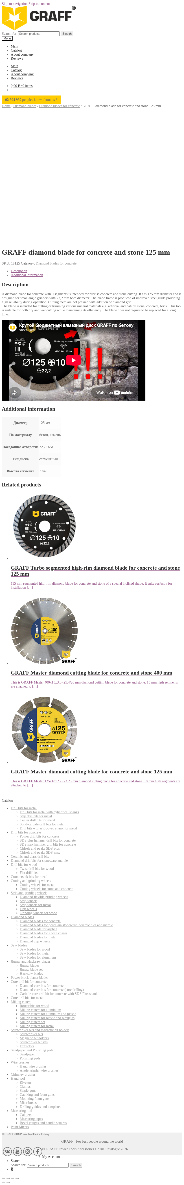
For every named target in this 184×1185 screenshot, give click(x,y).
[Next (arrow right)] (8, 1182)
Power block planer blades (29, 977)
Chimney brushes (23, 1074)
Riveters (25, 1082)
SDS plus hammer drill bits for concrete (48, 840)
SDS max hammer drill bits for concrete (48, 844)
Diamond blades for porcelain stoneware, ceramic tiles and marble (66, 925)
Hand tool (18, 1078)
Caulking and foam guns (37, 1094)
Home (6, 106)
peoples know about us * (31, 100)
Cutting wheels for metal (37, 885)
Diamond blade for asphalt (38, 929)
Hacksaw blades (31, 973)
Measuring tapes (31, 1119)
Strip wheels (28, 901)
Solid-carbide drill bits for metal (42, 824)
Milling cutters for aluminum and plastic (48, 1014)
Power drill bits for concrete (39, 836)
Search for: (9, 33)
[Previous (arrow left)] (3, 1182)
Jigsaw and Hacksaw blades (30, 961)
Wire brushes (20, 1062)
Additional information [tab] (27, 275)
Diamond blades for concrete (59, 106)
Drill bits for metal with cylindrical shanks (49, 812)
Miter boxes (28, 1103)
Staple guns (28, 1090)
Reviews (17, 58)
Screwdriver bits (31, 1034)
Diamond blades (24, 106)
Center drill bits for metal (37, 820)
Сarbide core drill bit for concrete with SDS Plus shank (59, 994)
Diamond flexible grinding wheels (44, 897)
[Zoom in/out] (3, 1178)
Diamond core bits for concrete (42, 986)
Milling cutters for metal (37, 1026)
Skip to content (39, 4)
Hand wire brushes (33, 1066)
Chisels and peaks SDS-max (40, 852)
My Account (51, 1157)
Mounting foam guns (34, 1098)
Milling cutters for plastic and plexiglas (47, 1018)
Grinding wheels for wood (38, 913)
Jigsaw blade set (31, 969)
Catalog (16, 50)
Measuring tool (21, 1111)
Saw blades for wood (35, 949)
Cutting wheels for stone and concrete (46, 889)
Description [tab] (19, 271)
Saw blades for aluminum (38, 957)
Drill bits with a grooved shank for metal (48, 828)
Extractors (27, 1046)
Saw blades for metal (34, 953)
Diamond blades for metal (38, 937)
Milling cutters (21, 1002)
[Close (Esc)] (17, 1178)
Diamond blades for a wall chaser (43, 933)
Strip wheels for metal (35, 905)
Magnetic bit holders (34, 1038)
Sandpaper (27, 1054)
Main (14, 46)
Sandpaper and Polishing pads (32, 1050)
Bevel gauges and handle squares (43, 1123)
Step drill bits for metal (36, 816)
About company (22, 54)
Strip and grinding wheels (29, 893)
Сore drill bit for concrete (28, 981)
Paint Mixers (20, 1127)
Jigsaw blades (29, 965)
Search (67, 33)
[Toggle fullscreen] (8, 1178)
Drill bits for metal (24, 808)
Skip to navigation (15, 4)
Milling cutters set (32, 1022)
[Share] (12, 1178)
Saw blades (19, 945)
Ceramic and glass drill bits (30, 856)
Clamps (25, 1086)
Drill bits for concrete (26, 832)
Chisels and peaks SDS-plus (40, 848)
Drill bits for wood (24, 864)
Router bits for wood (34, 1006)
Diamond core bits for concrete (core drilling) (52, 990)
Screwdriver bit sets (34, 1042)
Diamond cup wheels (35, 941)
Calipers (25, 1115)
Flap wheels (28, 909)
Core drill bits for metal (27, 998)
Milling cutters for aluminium (40, 1010)
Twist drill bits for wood (37, 868)
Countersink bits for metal (29, 877)
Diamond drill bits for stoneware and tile (39, 860)
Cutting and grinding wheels (31, 881)
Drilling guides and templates (40, 1107)
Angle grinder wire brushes (39, 1070)
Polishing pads (30, 1058)
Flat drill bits (28, 873)
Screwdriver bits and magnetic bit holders (40, 1030)
